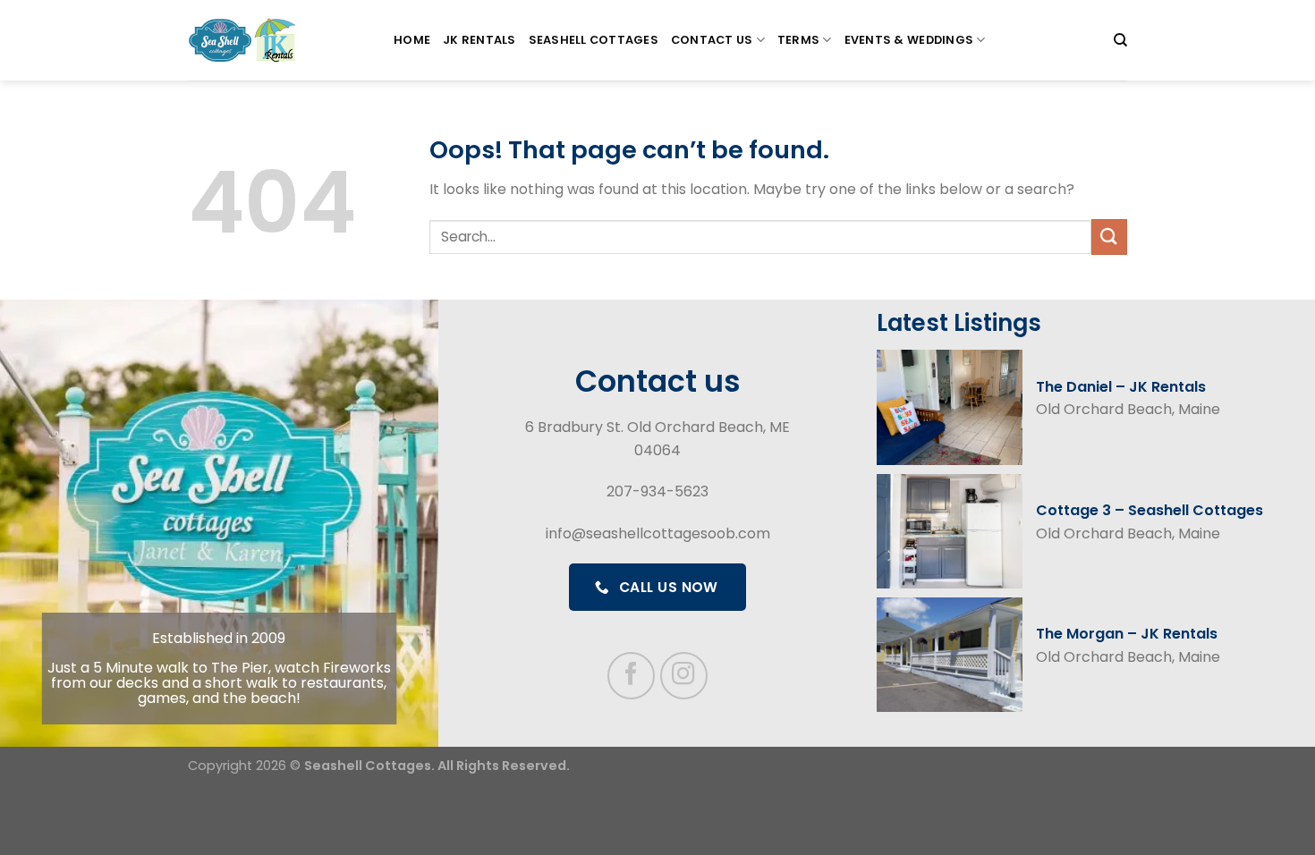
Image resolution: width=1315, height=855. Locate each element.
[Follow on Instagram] (684, 675)
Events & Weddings (908, 39)
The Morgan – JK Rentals (1126, 633)
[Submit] (1109, 236)
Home (412, 39)
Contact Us (712, 39)
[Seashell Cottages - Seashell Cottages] (277, 40)
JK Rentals (479, 39)
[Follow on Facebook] (631, 675)
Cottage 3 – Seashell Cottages (1149, 510)
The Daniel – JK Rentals (1121, 387)
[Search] (1120, 40)
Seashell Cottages (593, 39)
